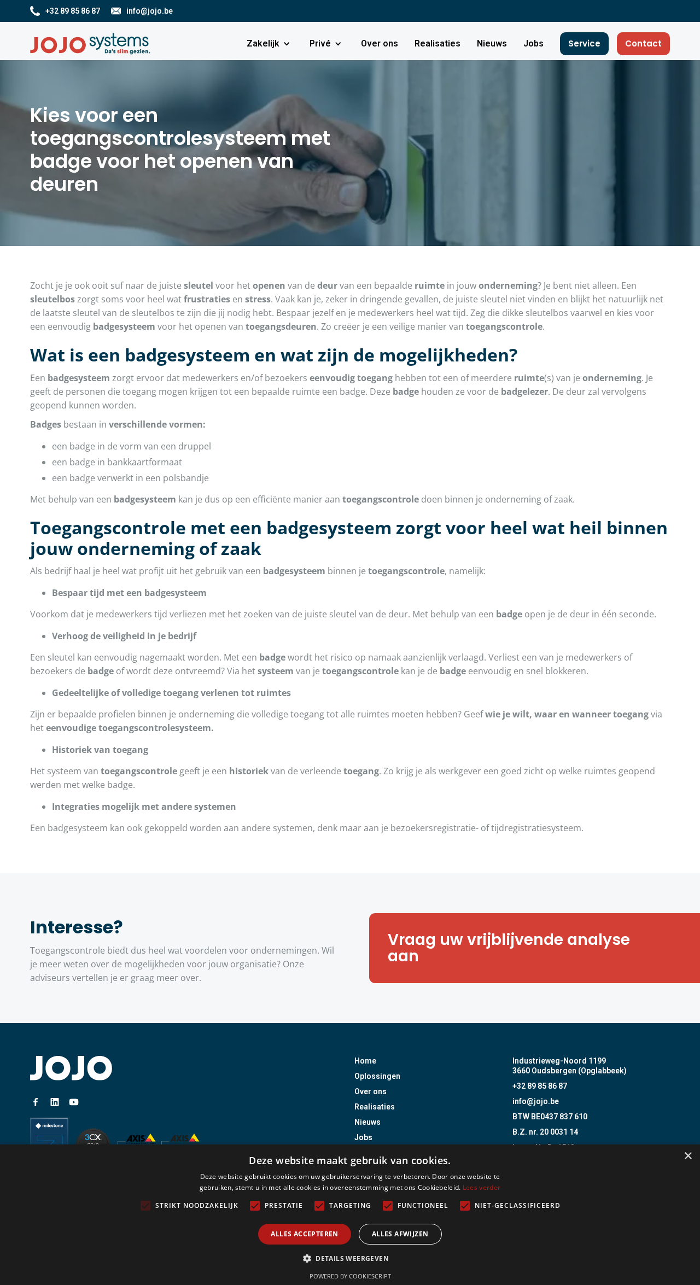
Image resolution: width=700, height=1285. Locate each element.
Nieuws (367, 1122)
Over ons (370, 1091)
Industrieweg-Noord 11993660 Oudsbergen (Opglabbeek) (569, 1065)
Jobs (363, 1137)
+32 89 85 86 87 (539, 1086)
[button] (269, 44)
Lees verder (481, 1187)
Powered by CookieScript (350, 1276)
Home (365, 1060)
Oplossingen (377, 1076)
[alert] (350, 1214)
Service (584, 43)
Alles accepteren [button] (304, 1234)
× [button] (688, 1156)
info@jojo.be (535, 1101)
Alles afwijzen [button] (400, 1234)
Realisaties (374, 1106)
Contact (643, 43)
